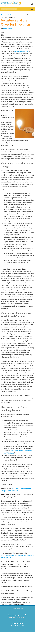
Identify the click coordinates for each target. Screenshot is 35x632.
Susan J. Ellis (7, 28)
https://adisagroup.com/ (17, 617)
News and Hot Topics (8, 15)
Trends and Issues (12, 491)
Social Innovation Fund (22, 51)
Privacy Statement (17, 609)
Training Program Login (9, 9)
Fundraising (15, 488)
